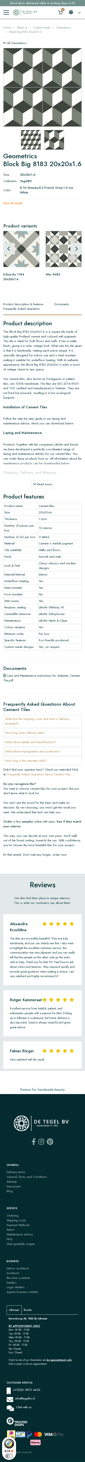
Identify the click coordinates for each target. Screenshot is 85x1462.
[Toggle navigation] (6, 12)
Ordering (13, 1215)
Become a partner (18, 1278)
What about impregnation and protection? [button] (32, 751)
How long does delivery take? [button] (25, 732)
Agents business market (22, 1292)
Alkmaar (14, 1310)
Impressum (14, 1186)
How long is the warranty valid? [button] (26, 760)
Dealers (12, 1282)
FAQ (9, 1239)
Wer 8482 (53, 274)
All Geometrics (16, 43)
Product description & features (23, 304)
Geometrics (63, 27)
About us (22, 27)
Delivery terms (16, 1172)
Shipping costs (16, 1220)
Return (10, 1229)
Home (7, 27)
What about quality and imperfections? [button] (30, 742)
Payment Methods (18, 1225)
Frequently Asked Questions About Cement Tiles (39, 774)
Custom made (41, 27)
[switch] (9, 1456)
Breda (28, 1310)
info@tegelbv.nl (25, 1398)
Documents (61, 304)
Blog (10, 1191)
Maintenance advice (20, 1234)
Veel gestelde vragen (21, 1244)
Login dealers (16, 1287)
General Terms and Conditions (27, 1177)
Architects (13, 1273)
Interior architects (18, 1268)
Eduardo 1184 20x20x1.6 (13, 276)
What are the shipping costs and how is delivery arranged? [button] (37, 721)
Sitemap (12, 1181)
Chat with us (24, 1407)
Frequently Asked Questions (21, 308)
